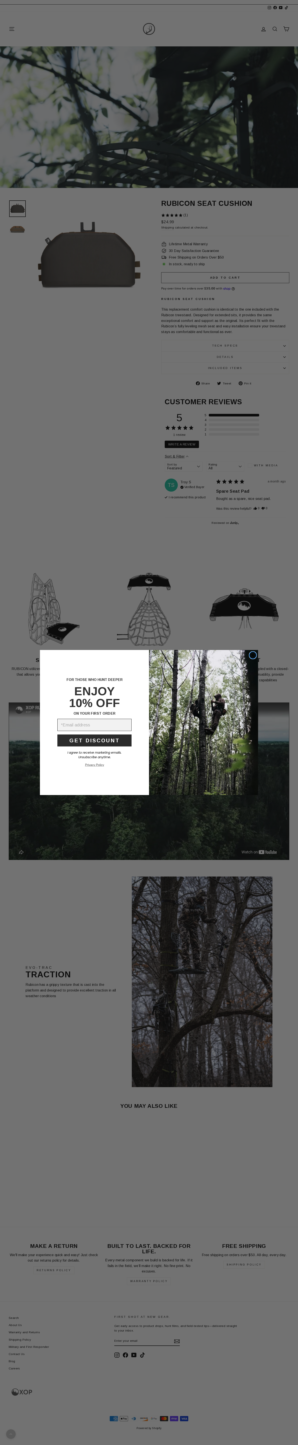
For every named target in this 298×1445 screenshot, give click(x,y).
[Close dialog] (252, 655)
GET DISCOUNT (94, 740)
